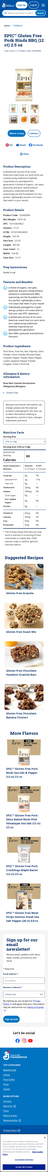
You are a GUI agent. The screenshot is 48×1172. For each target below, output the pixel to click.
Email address (10, 974)
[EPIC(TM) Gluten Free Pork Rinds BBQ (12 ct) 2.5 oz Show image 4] (13, 119)
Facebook (38, 145)
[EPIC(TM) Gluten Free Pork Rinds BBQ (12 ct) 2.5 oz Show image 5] (24, 119)
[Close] (45, 1137)
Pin (11, 145)
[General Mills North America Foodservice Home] (8, 5)
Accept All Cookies (24, 1167)
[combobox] (20, 13)
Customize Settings (24, 1159)
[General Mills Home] (15, 1056)
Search (40, 13)
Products (18, 25)
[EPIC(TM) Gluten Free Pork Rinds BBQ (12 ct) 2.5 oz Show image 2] (24, 108)
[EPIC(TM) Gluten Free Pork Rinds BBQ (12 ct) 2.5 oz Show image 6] (34, 119)
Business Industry (12, 987)
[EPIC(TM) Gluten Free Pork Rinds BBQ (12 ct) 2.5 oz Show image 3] (34, 108)
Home (7, 25)
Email (23, 146)
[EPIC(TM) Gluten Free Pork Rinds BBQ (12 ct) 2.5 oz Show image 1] (13, 108)
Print (26, 154)
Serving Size (9, 436)
